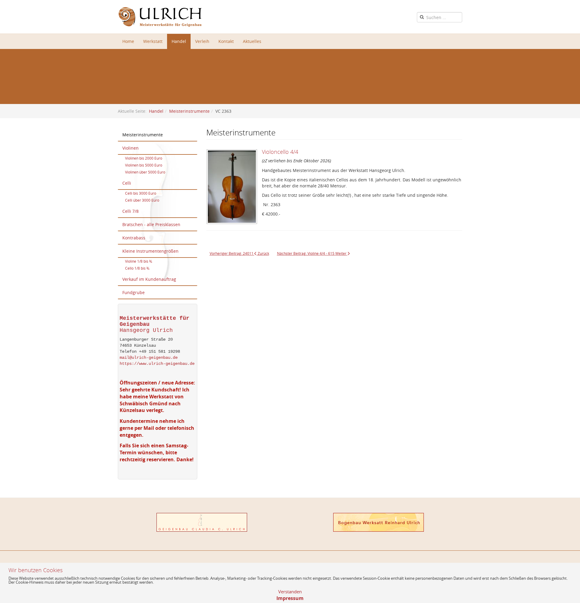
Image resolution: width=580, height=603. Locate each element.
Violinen (130, 148)
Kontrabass (133, 238)
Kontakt (226, 41)
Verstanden (290, 591)
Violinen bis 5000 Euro (143, 165)
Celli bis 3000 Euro (140, 193)
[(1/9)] (234, 189)
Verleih (202, 41)
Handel (179, 41)
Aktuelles (252, 41)
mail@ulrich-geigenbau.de (149, 357)
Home (128, 41)
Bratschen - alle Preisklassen (151, 224)
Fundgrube (133, 292)
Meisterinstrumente (189, 111)
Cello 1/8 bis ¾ (137, 268)
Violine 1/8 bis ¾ (138, 261)
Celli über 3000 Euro (142, 200)
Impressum (290, 598)
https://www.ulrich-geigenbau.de (157, 363)
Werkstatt (153, 41)
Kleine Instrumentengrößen (150, 251)
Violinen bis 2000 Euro (143, 158)
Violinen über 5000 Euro (145, 172)
